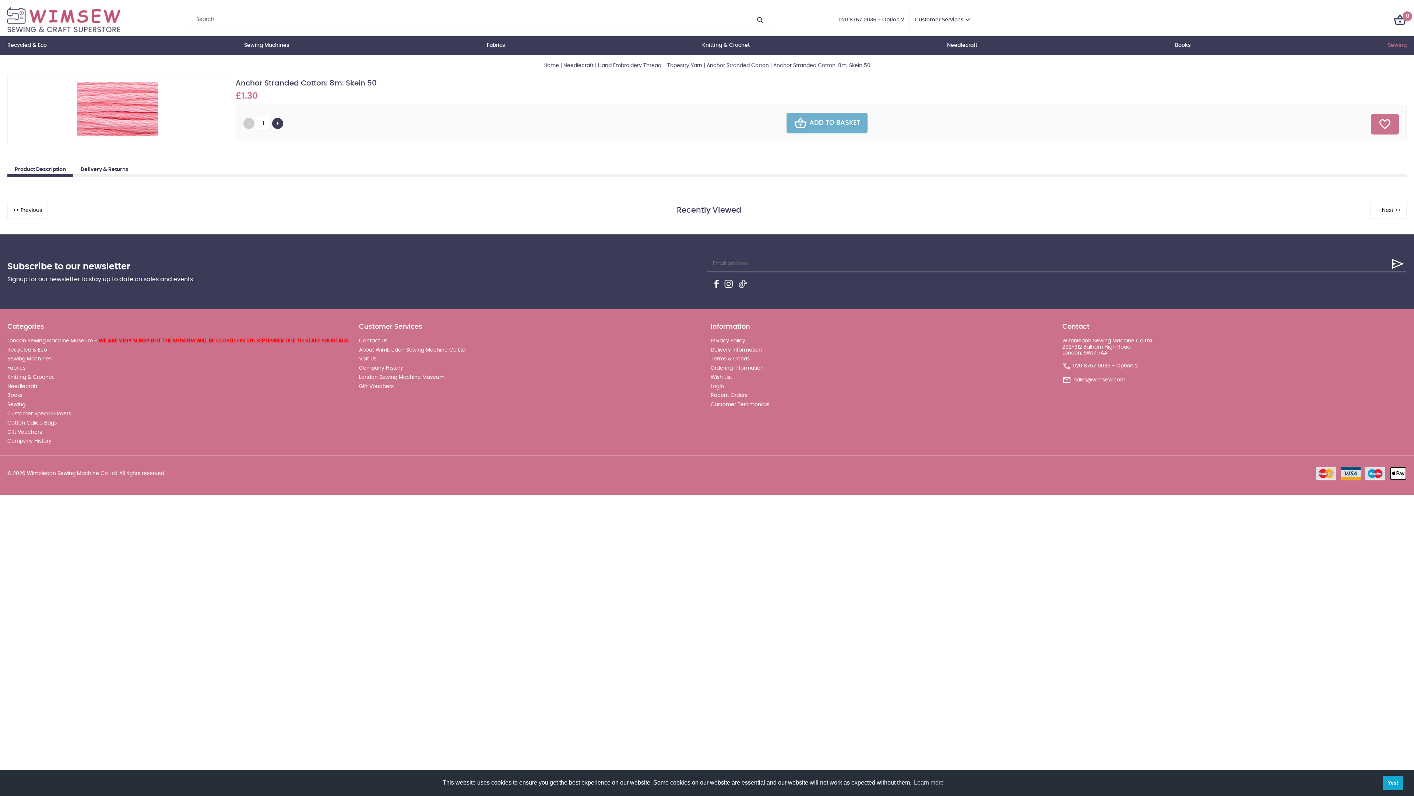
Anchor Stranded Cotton (738, 65)
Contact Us (373, 340)
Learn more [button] (929, 782)
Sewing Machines (266, 45)
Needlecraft (962, 45)
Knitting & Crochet (726, 45)
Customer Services (939, 19)
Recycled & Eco (27, 45)
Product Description (40, 169)
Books (1182, 45)
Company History (29, 441)
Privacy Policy (728, 340)
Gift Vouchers (24, 432)
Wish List (721, 377)
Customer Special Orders (39, 413)
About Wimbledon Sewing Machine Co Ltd (412, 350)
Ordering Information (737, 368)
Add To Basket (834, 123)
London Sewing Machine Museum (401, 377)
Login (717, 386)
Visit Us (367, 359)
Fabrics (496, 45)
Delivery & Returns (105, 169)
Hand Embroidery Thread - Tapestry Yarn (650, 65)
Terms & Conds (730, 359)
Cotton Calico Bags (32, 423)
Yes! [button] (1393, 783)
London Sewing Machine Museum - (178, 340)
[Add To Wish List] (1385, 124)
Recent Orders (729, 395)
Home (551, 65)
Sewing (1397, 45)
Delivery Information (736, 350)
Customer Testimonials (740, 404)
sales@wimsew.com (1099, 380)
